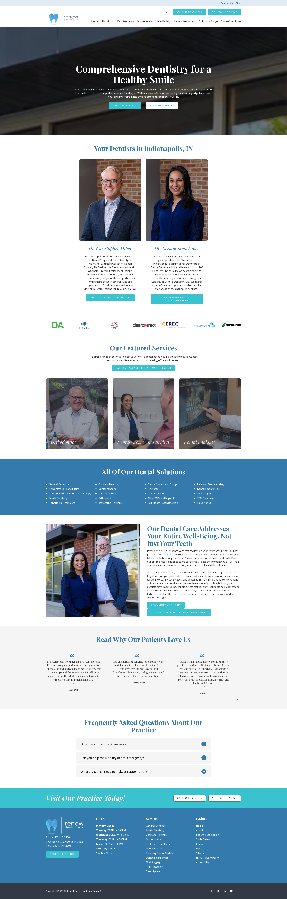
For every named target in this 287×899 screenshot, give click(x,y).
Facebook (212, 891)
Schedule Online (224, 12)
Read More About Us (166, 605)
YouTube (231, 891)
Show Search (167, 12)
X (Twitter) (218, 891)
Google (225, 891)
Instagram (238, 891)
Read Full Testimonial (138, 686)
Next (237, 700)
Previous (230, 700)
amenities (192, 565)
